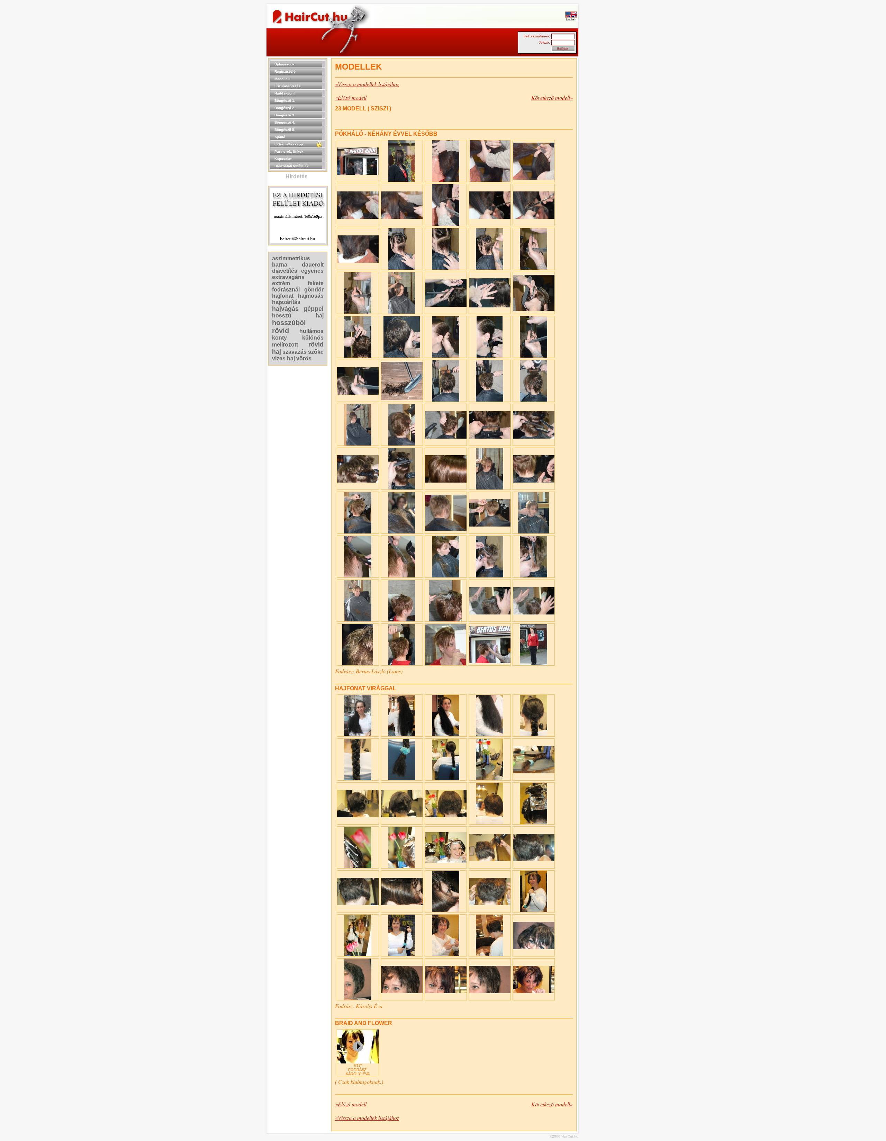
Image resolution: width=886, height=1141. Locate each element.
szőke (316, 352)
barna (279, 265)
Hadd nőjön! (284, 93)
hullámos (311, 331)
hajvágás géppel (298, 308)
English (571, 19)
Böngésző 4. (284, 122)
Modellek (282, 79)
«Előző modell (351, 97)
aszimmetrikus (291, 258)
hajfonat (282, 296)
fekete (316, 283)
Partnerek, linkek (289, 151)
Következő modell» (552, 97)
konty (279, 338)
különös (313, 338)
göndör (314, 290)
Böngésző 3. (284, 115)
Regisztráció (285, 71)
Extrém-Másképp (288, 144)
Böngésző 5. (284, 130)
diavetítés (284, 271)
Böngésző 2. (284, 108)
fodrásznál (286, 290)
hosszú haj (298, 315)
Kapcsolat (282, 159)
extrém (281, 283)
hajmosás (311, 296)
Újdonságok (284, 64)
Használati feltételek (291, 166)
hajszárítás (286, 302)
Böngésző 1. (284, 100)
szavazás (294, 352)
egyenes (312, 271)
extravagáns (288, 277)
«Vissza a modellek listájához (367, 84)
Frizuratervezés (287, 86)
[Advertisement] (600, 162)
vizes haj (283, 358)
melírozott (285, 345)
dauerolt (313, 265)
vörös (303, 358)
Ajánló (279, 137)
